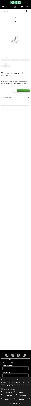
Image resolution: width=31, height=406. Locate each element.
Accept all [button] (8, 399)
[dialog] (15, 391)
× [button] (29, 379)
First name (6, 372)
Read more (15, 385)
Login (27, 6)
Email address (7, 365)
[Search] (27, 11)
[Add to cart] (23, 90)
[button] (15, 403)
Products (15, 18)
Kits (15, 21)
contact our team (10, 83)
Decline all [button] (22, 399)
